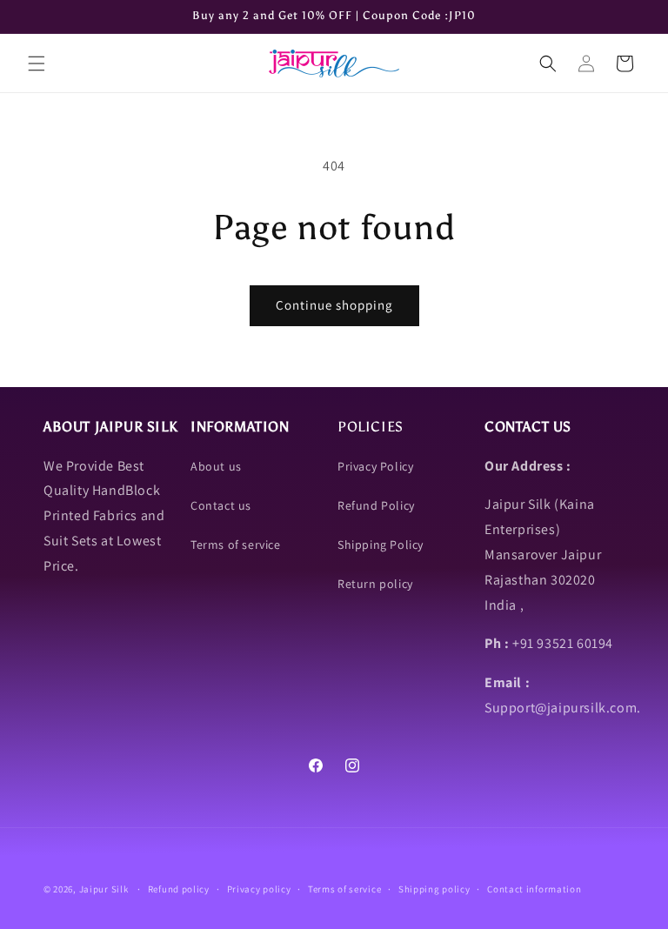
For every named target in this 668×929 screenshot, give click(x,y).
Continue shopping (334, 305)
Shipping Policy (380, 544)
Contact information (534, 889)
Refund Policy (376, 505)
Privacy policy (259, 889)
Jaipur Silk (104, 889)
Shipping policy (434, 889)
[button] (36, 63)
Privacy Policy (375, 466)
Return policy (375, 583)
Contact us (220, 505)
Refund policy (179, 889)
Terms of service (235, 544)
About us (216, 466)
